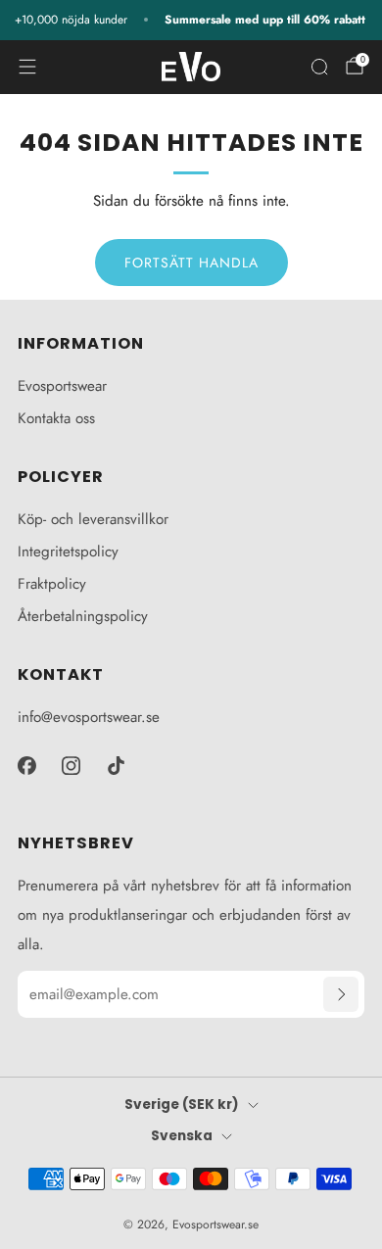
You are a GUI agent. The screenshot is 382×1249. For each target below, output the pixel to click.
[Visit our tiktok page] (116, 766)
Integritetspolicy (68, 551)
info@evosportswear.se (89, 717)
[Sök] (319, 66)
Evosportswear (62, 386)
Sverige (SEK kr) (181, 1104)
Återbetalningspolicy (83, 616)
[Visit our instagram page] (71, 766)
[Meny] (27, 66)
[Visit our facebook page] (26, 766)
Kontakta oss (56, 418)
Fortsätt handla (191, 262)
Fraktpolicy (52, 584)
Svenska (182, 1136)
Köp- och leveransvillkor (93, 519)
